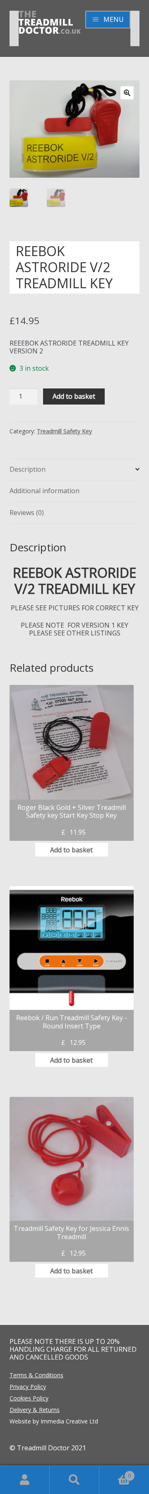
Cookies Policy (29, 1398)
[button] (127, 92)
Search (74, 1480)
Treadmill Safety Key (64, 431)
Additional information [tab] (44, 490)
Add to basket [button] (71, 849)
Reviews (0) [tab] (27, 512)
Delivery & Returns (35, 1410)
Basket (115, 1472)
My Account (25, 1480)
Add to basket (74, 396)
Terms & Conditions (36, 1375)
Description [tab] (28, 469)
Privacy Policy (28, 1386)
